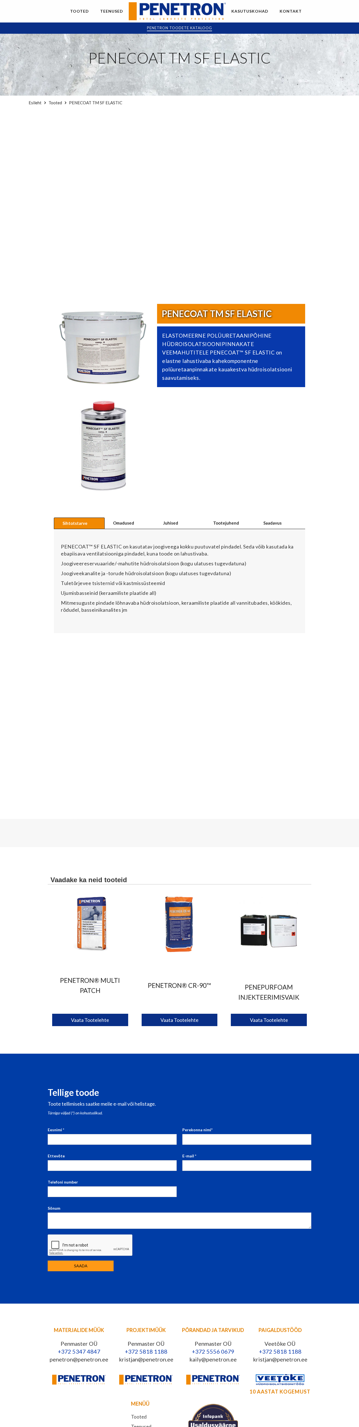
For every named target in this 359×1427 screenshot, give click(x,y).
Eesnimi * (56, 1129)
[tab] (79, 523)
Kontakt (291, 11)
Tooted (79, 11)
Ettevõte (56, 1155)
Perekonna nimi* (197, 1129)
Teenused (111, 11)
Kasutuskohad (249, 11)
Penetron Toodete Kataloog (179, 28)
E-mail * (189, 1155)
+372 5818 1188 (146, 1351)
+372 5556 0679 (213, 1351)
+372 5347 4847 (79, 1351)
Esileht (35, 102)
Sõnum (54, 1208)
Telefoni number (63, 1182)
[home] (177, 11)
